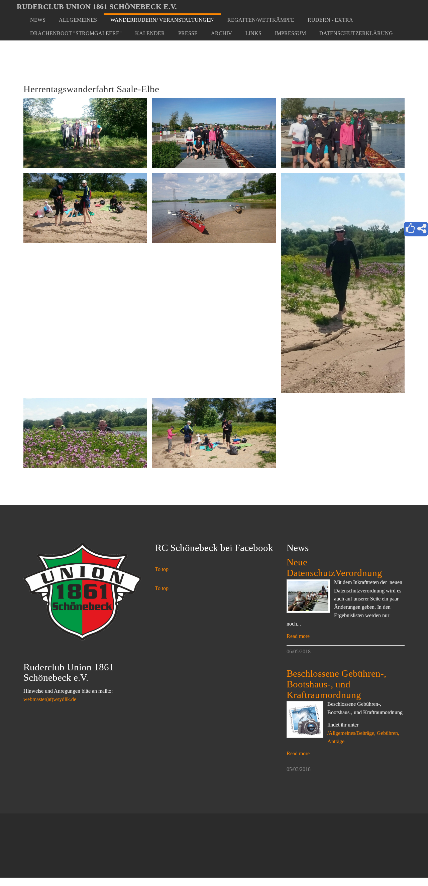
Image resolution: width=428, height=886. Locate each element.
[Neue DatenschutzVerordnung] (308, 596)
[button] (78, 20)
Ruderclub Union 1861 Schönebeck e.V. (97, 6)
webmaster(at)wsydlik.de (49, 699)
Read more (298, 636)
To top (162, 569)
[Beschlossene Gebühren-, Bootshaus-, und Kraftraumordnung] (305, 719)
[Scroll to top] (407, 865)
